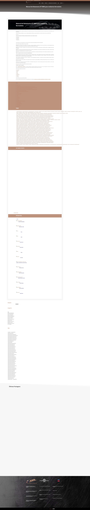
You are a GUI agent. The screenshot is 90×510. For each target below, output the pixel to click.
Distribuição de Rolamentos (44, 480)
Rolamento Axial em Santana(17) (39, 124)
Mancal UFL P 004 (19, 94)
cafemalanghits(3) (73, 111)
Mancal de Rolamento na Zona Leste (12, 336)
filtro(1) (26, 113)
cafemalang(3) (69, 111)
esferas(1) (24, 113)
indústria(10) (63, 113)
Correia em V (21, 242)
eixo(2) (34, 112)
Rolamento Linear (10, 322)
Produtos (18, 92)
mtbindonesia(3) (26, 119)
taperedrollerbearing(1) (59, 144)
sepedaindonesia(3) (41, 144)
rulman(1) (24, 144)
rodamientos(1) (52, 119)
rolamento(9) (55, 119)
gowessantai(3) (54, 113)
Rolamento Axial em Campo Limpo (12, 343)
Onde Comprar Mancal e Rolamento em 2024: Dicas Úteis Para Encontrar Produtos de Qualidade (27, 87)
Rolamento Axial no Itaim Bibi (11, 370)
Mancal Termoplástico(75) (28, 118)
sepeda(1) (30, 144)
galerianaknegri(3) (32, 113)
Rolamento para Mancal (11, 323)
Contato (44, 481)
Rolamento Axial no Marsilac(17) (31, 140)
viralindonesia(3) (72, 144)
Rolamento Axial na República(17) (32, 130)
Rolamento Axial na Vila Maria (11, 360)
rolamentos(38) (48, 142)
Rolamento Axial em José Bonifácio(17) (23, 122)
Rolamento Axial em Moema (11, 345)
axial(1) (43, 111)
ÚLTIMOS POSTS (18, 85)
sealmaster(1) (27, 144)
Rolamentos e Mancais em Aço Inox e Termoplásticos (43, 499)
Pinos (17, 95)
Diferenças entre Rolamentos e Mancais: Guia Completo (44, 494)
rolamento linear (10, 379)
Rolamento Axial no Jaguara (11, 371)
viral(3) (69, 144)
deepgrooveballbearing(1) (31, 112)
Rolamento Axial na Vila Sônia (11, 362)
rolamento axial (10, 342)
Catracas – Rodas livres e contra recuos (21, 262)
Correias (17, 75)
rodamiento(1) (48, 119)
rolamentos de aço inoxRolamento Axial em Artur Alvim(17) (27, 143)
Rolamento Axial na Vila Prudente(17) (33, 133)
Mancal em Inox (21, 267)
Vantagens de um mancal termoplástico (57, 498)
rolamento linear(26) (28, 142)
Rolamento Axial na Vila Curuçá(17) (39, 131)
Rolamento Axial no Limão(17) (41, 139)
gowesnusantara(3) (50, 113)
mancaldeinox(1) (34, 118)
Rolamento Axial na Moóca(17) (23, 129)
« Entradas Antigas (16, 212)
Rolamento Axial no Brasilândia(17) (47, 135)
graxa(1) (61, 113)
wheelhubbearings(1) (76, 144)
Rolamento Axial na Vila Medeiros (12, 361)
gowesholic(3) (41, 113)
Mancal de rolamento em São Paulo (12, 334)
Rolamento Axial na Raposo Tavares (12, 354)
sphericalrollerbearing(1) (47, 144)
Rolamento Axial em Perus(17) (40, 123)
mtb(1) (22, 119)
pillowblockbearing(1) (38, 119)
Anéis (17, 96)
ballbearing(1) (49, 111)
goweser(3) (38, 113)
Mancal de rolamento (10, 333)
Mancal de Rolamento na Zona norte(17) (23, 117)
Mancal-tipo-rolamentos (11, 319)
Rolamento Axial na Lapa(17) (42, 128)
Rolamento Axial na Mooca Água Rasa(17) (32, 129)
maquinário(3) (49, 118)
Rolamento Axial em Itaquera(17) (43, 121)
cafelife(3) (66, 111)
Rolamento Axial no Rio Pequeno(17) (28, 141)
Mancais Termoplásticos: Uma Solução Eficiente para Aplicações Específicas (24, 88)
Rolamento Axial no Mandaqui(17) (23, 140)
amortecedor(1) (36, 111)
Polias (21, 252)
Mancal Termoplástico (19, 93)
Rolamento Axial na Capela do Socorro (12, 352)
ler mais (11, 392)
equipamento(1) (21, 113)
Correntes (17, 76)
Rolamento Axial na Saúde (11, 355)
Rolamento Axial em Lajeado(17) (32, 122)
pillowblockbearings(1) (44, 119)
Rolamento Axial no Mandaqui (11, 373)
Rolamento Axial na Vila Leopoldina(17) (33, 132)
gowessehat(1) (58, 113)
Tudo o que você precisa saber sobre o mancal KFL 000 (22, 91)
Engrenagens (18, 74)
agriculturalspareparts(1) (31, 111)
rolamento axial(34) (22, 120)
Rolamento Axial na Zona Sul (11, 364)
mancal (9, 332)
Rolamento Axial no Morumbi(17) (39, 140)
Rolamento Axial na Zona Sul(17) (39, 134)
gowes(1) (36, 113)
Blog (44, 481)
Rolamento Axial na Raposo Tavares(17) (23, 130)
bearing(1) (56, 111)
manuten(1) (41, 118)
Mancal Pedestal (19, 105)
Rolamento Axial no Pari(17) (46, 140)
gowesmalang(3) (45, 113)
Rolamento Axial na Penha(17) (41, 129)
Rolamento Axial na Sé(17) (22, 131)
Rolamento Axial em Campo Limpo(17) (37, 120)
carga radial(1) (20, 112)
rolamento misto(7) (33, 142)
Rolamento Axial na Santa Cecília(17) (41, 130)
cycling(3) (26, 112)
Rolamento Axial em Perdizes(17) (32, 123)
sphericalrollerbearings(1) (53, 144)
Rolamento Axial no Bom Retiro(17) (31, 135)
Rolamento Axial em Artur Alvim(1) (29, 120)
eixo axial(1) (37, 112)
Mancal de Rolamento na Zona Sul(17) (42, 117)
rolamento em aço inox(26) (23, 142)
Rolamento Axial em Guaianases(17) (35, 121)
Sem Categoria (10, 324)
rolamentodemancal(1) (43, 142)
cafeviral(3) (76, 111)
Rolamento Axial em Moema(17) (40, 122)
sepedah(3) (37, 144)
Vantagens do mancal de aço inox (57, 494)
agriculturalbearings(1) (19, 111)
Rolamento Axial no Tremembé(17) (45, 141)
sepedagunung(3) (34, 144)
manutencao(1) (45, 118)
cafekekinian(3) (62, 111)
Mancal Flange (18, 104)
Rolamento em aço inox (11, 321)
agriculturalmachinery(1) (25, 111)
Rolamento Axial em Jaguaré (11, 344)
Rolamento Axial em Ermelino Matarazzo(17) (25, 121)
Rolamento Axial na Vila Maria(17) (43, 132)
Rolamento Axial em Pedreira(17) (24, 123)
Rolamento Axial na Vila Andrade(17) (30, 131)
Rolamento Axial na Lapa (11, 353)
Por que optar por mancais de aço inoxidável (21, 90)
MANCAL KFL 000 (55, 490)
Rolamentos (18, 106)
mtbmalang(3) (29, 119)
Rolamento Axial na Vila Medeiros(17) (23, 133)
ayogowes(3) (45, 111)
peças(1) (34, 119)
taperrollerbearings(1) (65, 144)
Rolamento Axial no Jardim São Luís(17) (33, 139)
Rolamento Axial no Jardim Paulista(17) (23, 139)
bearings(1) (59, 111)
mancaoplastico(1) (38, 118)
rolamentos (14, 379)
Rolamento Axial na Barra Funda (11, 351)
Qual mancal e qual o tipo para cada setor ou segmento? (58, 486)
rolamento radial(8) (38, 142)
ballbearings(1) (53, 111)
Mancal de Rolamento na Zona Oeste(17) (33, 117)
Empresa (44, 479)
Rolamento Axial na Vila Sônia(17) (42, 133)
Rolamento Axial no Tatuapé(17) (36, 141)
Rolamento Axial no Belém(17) (23, 135)
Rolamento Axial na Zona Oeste (11, 363)
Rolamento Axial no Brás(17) (39, 135)
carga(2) (79, 111)
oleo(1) (32, 119)
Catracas (17, 73)
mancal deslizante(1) (22, 118)
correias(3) (23, 112)
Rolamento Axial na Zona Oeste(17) (31, 134)
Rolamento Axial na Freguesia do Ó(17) (33, 128)
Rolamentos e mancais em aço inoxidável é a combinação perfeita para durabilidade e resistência (27, 89)
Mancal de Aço (13, 332)
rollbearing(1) (20, 144)
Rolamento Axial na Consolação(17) (25, 128)
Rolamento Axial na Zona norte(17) (23, 134)
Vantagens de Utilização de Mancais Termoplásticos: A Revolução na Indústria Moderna (26, 86)
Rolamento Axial (10, 320)
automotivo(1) (40, 111)
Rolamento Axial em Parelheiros (11, 346)
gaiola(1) (29, 113)
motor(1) (21, 119)
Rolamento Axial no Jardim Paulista (12, 372)
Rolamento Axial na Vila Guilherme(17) (24, 132)
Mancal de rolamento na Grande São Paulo (13, 335)
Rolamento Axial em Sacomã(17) (31, 124)
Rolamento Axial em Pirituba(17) (23, 124)
